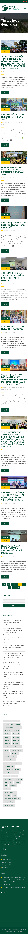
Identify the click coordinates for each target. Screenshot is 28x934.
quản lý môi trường (9, 766)
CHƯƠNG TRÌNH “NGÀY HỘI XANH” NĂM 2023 (12, 327)
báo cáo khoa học (9, 721)
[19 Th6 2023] (14, 316)
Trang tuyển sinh (6, 859)
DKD (20, 727)
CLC (18, 721)
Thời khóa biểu (8, 782)
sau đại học (7, 772)
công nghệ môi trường (10, 727)
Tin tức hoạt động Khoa (9, 72)
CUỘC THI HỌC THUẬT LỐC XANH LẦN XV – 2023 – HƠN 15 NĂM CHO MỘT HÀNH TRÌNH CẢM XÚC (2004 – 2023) (14, 380)
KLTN (14, 756)
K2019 (6, 750)
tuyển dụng (13, 785)
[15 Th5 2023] (14, 482)
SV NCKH (14, 776)
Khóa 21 (7, 753)
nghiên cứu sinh (8, 763)
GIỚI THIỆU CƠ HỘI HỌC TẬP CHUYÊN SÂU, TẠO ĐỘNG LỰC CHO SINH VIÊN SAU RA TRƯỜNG (13, 496)
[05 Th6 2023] (14, 422)
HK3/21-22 (7, 740)
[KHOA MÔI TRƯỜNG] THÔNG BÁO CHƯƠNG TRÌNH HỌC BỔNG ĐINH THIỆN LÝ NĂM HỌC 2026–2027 (13, 630)
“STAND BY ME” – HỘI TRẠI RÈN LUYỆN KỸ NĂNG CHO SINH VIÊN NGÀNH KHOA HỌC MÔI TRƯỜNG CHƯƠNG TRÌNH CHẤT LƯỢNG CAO (13, 62)
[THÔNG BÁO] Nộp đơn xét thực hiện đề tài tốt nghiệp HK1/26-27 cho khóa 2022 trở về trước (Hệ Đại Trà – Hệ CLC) (13, 655)
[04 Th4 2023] (14, 536)
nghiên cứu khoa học (10, 759)
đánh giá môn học (9, 802)
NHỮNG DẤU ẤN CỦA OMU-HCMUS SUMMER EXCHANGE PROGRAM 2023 (12, 171)
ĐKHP (14, 795)
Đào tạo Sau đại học (7, 865)
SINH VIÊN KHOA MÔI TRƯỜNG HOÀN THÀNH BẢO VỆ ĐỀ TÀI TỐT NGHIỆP (12, 277)
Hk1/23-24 (16, 730)
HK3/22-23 (16, 740)
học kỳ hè (7, 747)
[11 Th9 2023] (14, 212)
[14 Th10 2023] (14, 46)
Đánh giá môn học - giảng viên (12, 798)
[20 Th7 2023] (14, 263)
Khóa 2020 (14, 753)
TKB (6, 785)
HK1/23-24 (7, 734)
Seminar (16, 772)
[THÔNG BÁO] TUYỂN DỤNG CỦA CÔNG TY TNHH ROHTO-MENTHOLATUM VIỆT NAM (13, 694)
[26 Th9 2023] (14, 104)
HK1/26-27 (16, 734)
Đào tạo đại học (6, 862)
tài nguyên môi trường (10, 792)
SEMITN (7, 776)
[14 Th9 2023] (14, 157)
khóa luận (7, 756)
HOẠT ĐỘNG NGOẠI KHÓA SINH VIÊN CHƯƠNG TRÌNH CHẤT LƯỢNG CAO (12, 549)
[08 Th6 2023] (14, 365)
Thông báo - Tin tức (8, 122)
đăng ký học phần (9, 805)
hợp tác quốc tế (16, 747)
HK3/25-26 (7, 743)
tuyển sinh (7, 789)
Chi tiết (5, 92)
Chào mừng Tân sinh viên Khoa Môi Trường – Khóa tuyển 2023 (13, 225)
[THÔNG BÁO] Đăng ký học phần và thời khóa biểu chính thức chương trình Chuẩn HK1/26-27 (13, 684)
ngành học (18, 763)
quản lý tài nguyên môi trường (12, 769)
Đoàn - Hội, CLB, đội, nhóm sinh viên (12, 387)
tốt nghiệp (7, 795)
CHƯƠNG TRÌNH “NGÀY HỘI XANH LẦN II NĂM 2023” (12, 117)
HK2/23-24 (7, 737)
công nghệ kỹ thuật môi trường (12, 724)
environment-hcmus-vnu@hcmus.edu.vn (14, 887)
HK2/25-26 (16, 737)
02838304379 (7, 884)
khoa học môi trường (16, 750)
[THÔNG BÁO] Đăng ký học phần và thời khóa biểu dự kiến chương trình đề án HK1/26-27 (13, 665)
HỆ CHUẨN (15, 743)
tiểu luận (17, 782)
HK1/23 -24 (7, 730)
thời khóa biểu (8, 779)
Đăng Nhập (5, 867)
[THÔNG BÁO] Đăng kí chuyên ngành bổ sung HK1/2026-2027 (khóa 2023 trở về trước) (13, 674)
